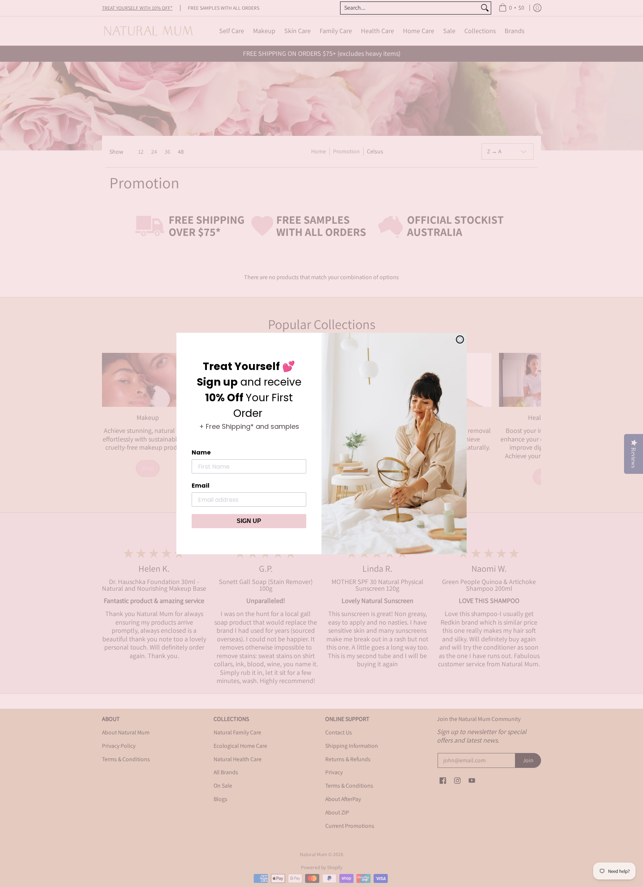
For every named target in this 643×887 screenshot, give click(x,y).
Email (200, 485)
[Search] (485, 8)
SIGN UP (249, 521)
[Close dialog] (460, 339)
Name (201, 452)
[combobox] (409, 8)
